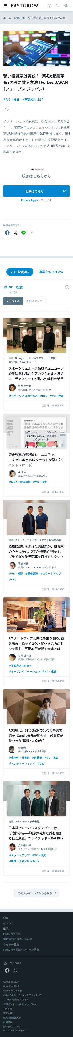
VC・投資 (13, 99)
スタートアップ (52, 573)
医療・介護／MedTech (25, 861)
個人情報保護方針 (12, 1017)
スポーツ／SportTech (24, 396)
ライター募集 (11, 944)
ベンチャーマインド (23, 763)
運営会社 (7, 1013)
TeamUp (7, 1008)
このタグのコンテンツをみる (35, 893)
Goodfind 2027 (11, 981)
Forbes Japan (29, 200)
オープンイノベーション (25, 671)
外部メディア (34, 301)
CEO (13, 579)
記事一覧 (19, 18)
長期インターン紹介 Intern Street (20, 1004)
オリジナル (13, 301)
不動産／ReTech (21, 665)
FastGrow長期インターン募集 (21, 949)
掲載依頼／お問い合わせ (17, 939)
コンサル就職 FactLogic (15, 999)
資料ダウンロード (12, 1026)
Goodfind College (12, 990)
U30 (42, 763)
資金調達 (32, 573)
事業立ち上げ (34, 99)
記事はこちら (35, 191)
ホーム (7, 18)
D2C (44, 396)
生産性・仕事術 (20, 757)
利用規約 (7, 1022)
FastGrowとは (12, 934)
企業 (6, 928)
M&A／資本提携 (21, 482)
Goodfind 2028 (11, 986)
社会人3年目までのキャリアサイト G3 (22, 995)
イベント (8, 923)
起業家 (38, 757)
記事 (6, 918)
